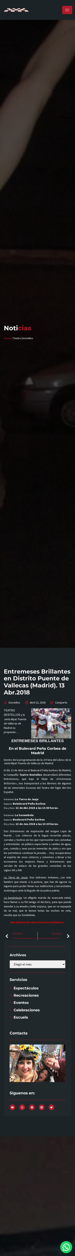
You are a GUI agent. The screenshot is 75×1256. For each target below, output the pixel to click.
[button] (66, 1247)
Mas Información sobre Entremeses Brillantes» (37, 922)
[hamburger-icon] (67, 10)
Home (7, 338)
